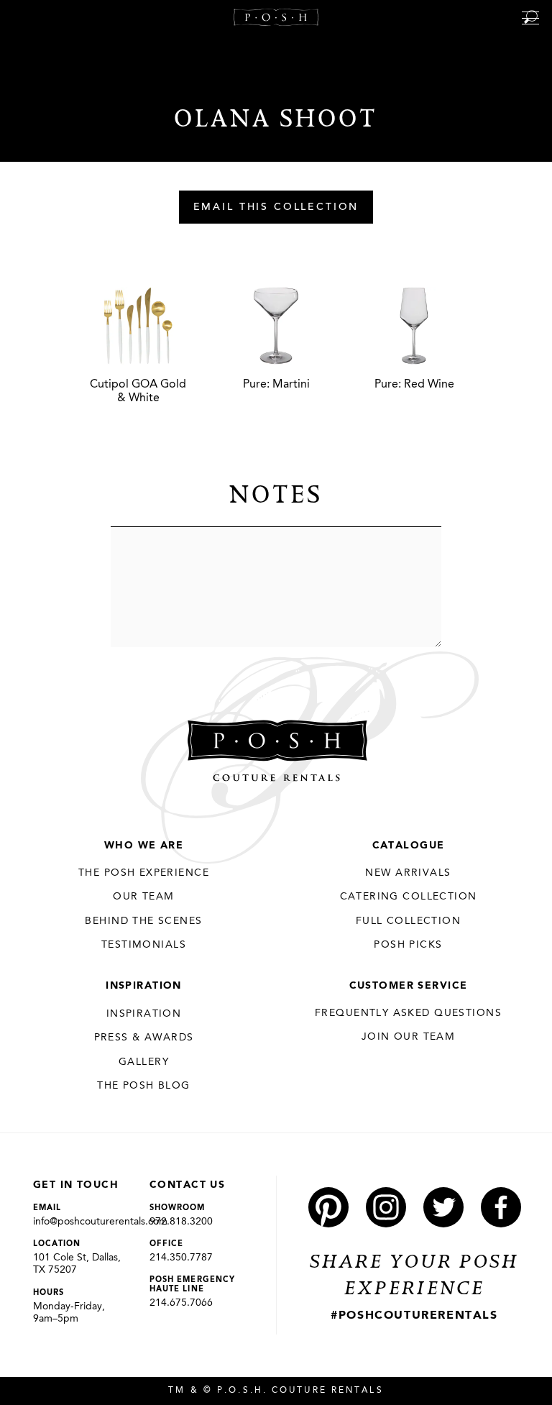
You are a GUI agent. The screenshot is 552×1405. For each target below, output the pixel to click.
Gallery (144, 1062)
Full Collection (408, 921)
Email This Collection (276, 208)
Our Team (143, 897)
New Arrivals (408, 873)
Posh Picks (408, 945)
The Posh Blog (143, 1086)
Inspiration (144, 986)
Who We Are (143, 846)
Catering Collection (408, 897)
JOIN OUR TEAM (408, 1037)
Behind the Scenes (143, 921)
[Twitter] (443, 1207)
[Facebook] (501, 1207)
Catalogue (408, 846)
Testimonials (143, 945)
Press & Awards (144, 1038)
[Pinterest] (328, 1207)
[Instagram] (386, 1207)
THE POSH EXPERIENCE (143, 873)
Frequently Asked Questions (408, 1013)
